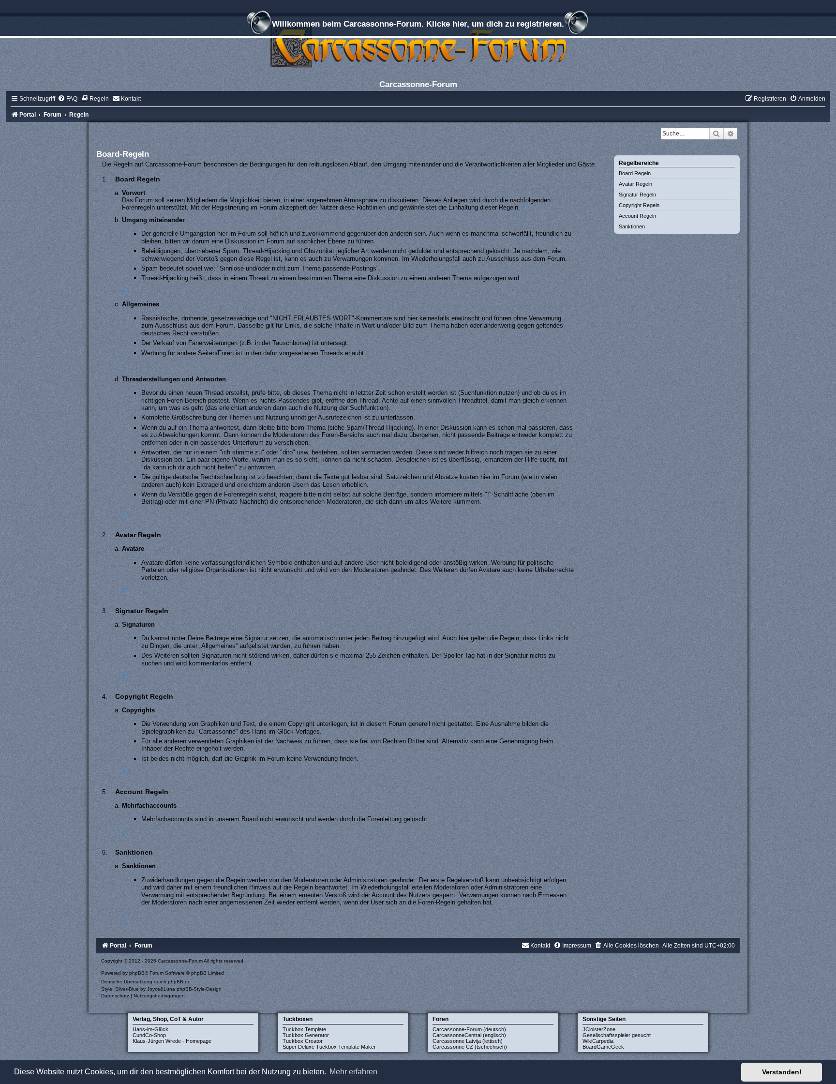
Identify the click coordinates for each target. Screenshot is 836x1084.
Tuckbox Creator (303, 1041)
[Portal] (418, 46)
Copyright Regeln (639, 205)
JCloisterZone (598, 1029)
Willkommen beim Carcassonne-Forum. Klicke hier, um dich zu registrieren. (418, 23)
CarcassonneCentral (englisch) (469, 1035)
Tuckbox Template (304, 1029)
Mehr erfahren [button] (353, 1072)
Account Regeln (637, 216)
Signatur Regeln (637, 194)
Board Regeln (635, 173)
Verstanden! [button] (782, 1072)
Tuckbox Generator (306, 1035)
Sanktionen (632, 226)
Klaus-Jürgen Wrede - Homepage (172, 1041)
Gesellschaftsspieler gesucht (616, 1035)
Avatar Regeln (635, 184)
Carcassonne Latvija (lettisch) (468, 1041)
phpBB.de (179, 981)
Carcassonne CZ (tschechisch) (470, 1047)
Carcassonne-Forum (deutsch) (469, 1029)
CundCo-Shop (149, 1035)
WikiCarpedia (597, 1041)
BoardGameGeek (603, 1047)
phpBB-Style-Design (199, 989)
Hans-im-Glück (150, 1029)
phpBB (137, 973)
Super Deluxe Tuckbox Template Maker (329, 1047)
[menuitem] (67, 98)
